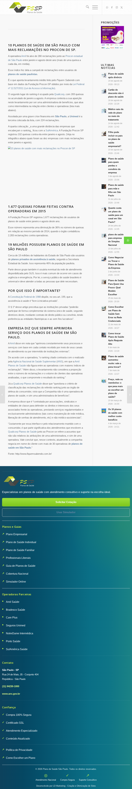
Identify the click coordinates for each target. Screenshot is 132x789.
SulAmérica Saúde (17, 649)
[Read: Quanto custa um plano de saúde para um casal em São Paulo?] (104, 209)
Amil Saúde (12, 601)
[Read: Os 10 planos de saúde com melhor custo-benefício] (104, 411)
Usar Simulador (66, 512)
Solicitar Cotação (66, 502)
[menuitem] (86, 7)
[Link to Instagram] (116, 7)
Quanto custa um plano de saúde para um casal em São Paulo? (115, 215)
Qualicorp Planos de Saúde (27, 383)
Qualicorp (59, 94)
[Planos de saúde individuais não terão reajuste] (2, 394)
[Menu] (93, 7)
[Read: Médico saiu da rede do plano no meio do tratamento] (104, 111)
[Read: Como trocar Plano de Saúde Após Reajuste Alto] (104, 335)
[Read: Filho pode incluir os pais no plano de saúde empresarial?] (104, 134)
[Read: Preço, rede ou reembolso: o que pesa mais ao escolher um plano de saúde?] (104, 381)
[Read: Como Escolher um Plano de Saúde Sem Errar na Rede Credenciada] (104, 308)
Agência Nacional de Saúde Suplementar (34, 361)
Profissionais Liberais (18, 558)
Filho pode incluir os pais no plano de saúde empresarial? (115, 139)
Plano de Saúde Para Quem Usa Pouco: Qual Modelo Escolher (116, 287)
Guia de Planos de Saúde (20, 565)
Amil (23, 56)
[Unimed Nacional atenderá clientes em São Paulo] (129, 394)
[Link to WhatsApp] (107, 7)
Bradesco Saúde (15, 609)
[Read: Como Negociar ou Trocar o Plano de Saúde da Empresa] (104, 259)
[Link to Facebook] (111, 7)
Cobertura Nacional (17, 573)
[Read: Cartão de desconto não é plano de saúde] (104, 91)
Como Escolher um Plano (20, 758)
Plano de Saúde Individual (21, 542)
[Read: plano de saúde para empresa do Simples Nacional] (104, 236)
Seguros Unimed (15, 625)
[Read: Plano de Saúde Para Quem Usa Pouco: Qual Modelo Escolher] (104, 282)
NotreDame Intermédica (19, 633)
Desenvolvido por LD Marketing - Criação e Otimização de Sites (66, 786)
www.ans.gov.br (11, 693)
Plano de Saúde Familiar (20, 550)
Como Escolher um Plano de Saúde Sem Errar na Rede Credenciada (116, 314)
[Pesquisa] (86, 7)
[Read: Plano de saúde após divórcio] (104, 75)
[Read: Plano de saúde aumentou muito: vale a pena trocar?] (104, 358)
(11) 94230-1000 (10, 686)
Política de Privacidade (19, 750)
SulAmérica (52, 130)
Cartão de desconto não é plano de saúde (115, 93)
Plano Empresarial (16, 534)
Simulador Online (16, 581)
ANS (59, 361)
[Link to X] (121, 7)
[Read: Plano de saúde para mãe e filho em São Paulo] (104, 186)
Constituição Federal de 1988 (25, 296)
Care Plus (11, 617)
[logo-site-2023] (26, 7)
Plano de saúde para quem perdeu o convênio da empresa (116, 165)
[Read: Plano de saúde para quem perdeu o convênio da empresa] (104, 160)
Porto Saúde (13, 641)
